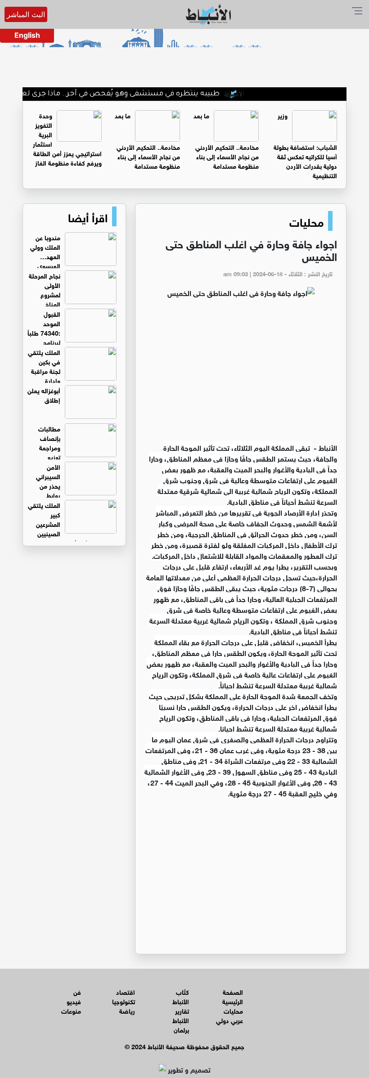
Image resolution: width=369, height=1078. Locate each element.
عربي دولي (229, 1019)
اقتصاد (125, 991)
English (27, 35)
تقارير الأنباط (180, 1015)
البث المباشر (26, 14)
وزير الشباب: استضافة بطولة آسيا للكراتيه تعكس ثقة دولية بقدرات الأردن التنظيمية (305, 144)
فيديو (74, 1000)
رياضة (127, 1010)
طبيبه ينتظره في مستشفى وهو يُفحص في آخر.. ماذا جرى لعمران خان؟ (116, 94)
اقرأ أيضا (88, 216)
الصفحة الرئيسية (232, 996)
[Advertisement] (241, 374)
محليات (306, 221)
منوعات (71, 1010)
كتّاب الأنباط (180, 996)
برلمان (181, 1029)
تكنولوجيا (123, 1000)
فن (77, 991)
